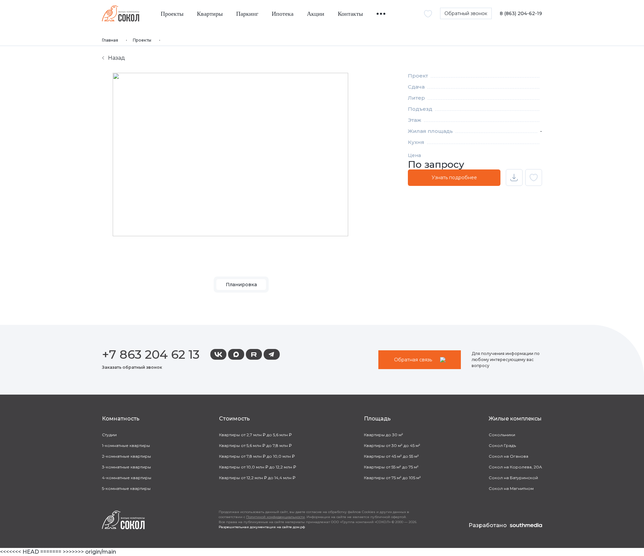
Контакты (350, 13)
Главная (110, 40)
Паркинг (247, 13)
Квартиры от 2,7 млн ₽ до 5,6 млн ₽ (255, 434)
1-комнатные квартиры (126, 445)
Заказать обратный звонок (132, 367)
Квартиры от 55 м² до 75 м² (391, 466)
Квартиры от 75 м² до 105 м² (392, 477)
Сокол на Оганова (508, 456)
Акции (315, 13)
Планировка (241, 285)
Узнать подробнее (454, 177)
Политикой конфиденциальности (275, 517)
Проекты (172, 13)
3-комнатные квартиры (126, 466)
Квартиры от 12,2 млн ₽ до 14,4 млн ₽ (257, 477)
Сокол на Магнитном (511, 488)
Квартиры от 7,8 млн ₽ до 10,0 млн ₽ (257, 456)
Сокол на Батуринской (513, 477)
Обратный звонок (465, 13)
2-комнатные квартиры (126, 456)
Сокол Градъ (502, 445)
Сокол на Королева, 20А (515, 466)
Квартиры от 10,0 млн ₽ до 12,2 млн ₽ (257, 466)
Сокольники (502, 434)
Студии (109, 434)
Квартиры (210, 13)
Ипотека (282, 13)
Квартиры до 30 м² (383, 434)
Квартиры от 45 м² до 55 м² (391, 456)
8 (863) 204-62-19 (521, 13)
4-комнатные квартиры (126, 477)
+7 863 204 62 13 (151, 354)
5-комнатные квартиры (126, 488)
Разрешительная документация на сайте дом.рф (262, 527)
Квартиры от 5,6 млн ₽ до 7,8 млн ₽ (255, 445)
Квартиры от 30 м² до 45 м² (392, 445)
